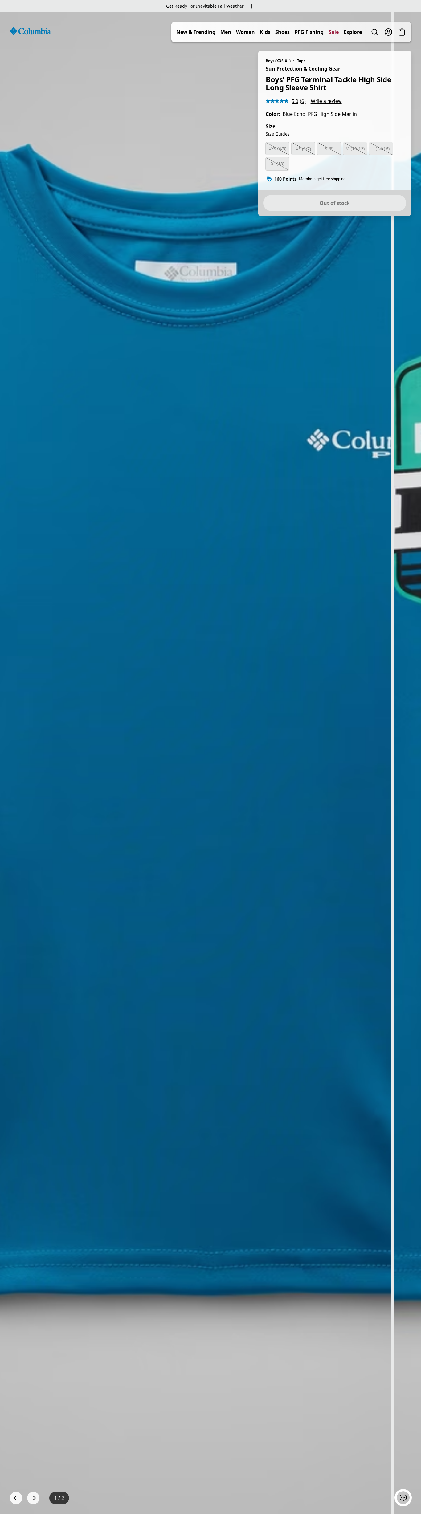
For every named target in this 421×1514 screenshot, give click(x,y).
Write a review (326, 100)
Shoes (282, 32)
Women (245, 32)
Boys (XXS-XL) (278, 60)
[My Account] (388, 32)
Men (225, 32)
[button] (403, 1497)
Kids (265, 32)
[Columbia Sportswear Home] (30, 31)
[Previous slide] (16, 1498)
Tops (301, 60)
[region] (210, 763)
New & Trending (195, 32)
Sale (334, 32)
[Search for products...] (375, 32)
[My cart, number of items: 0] (402, 32)
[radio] (277, 148)
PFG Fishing (309, 32)
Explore (353, 32)
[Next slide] (33, 1498)
